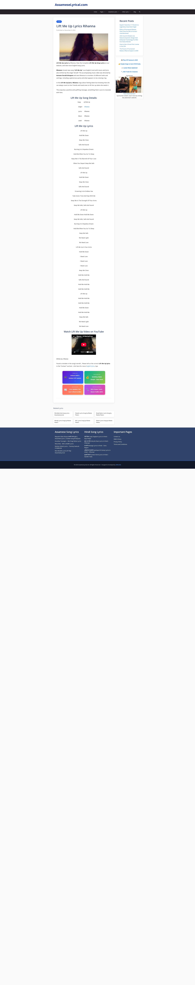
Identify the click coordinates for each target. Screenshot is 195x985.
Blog (135, 12)
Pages (101, 12)
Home (95, 12)
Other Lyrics (125, 12)
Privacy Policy (118, 442)
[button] (139, 11)
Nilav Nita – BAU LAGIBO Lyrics (64, 444)
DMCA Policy (117, 439)
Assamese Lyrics (112, 12)
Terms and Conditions (120, 444)
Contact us (117, 436)
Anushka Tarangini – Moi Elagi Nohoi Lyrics (68, 441)
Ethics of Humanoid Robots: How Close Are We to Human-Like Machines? (128, 31)
